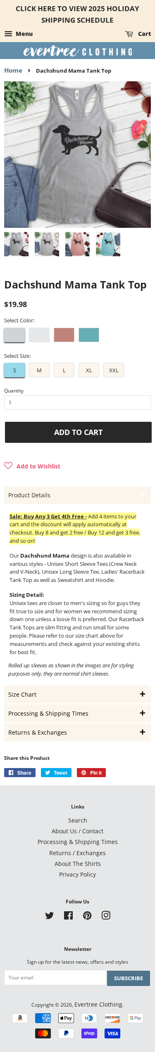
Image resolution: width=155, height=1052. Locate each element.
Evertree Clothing (98, 1004)
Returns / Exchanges (77, 853)
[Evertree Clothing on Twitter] (49, 917)
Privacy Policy (77, 874)
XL (89, 370)
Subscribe (128, 978)
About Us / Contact (77, 831)
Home (13, 70)
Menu (23, 34)
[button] (32, 466)
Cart (143, 34)
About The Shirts (78, 864)
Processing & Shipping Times (78, 842)
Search (77, 820)
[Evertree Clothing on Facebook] (68, 917)
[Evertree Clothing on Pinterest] (87, 917)
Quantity (14, 390)
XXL (114, 370)
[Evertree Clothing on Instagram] (105, 917)
